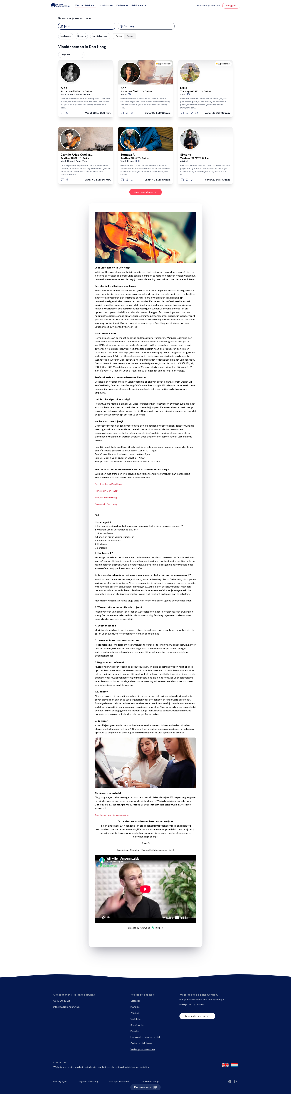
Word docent (106, 5)
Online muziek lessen (141, 1043)
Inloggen (231, 5)
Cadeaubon (122, 5)
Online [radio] (130, 36)
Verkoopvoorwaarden (142, 1049)
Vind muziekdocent (85, 5)
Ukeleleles (135, 1019)
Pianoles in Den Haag (106, 490)
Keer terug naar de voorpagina (112, 815)
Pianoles (135, 1006)
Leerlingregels (60, 1081)
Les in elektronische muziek (145, 1037)
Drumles (134, 1031)
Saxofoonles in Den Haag (108, 484)
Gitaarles (135, 1000)
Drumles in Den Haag (106, 504)
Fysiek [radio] (119, 36)
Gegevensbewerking (88, 1081)
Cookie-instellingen (150, 1081)
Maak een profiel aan (208, 5)
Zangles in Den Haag (106, 497)
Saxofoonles (137, 1025)
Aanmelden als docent (197, 1016)
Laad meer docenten (145, 192)
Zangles (134, 1013)
